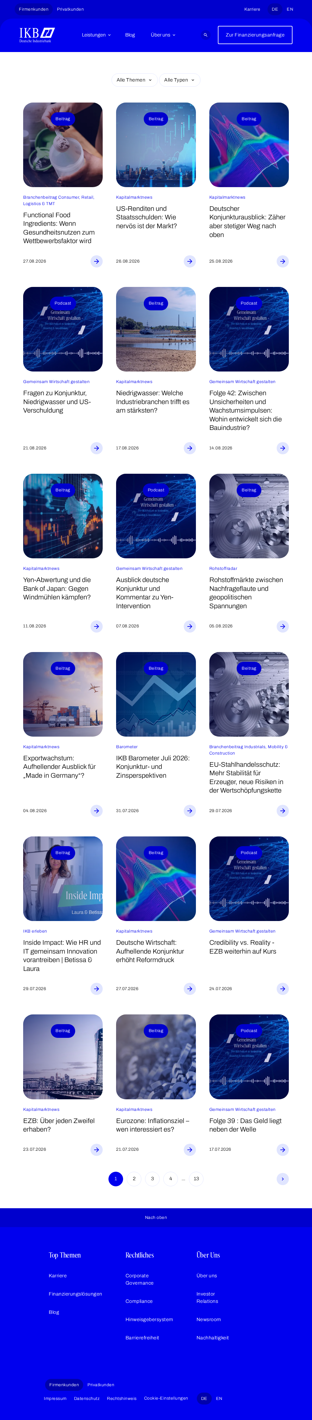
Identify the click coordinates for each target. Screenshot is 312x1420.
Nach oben (156, 1217)
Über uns (160, 34)
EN (290, 9)
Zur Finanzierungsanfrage (255, 34)
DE (275, 9)
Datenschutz (87, 1398)
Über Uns (208, 1255)
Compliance (139, 1301)
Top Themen (65, 1255)
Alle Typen (176, 79)
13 (196, 1178)
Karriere (252, 9)
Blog (130, 34)
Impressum (55, 1398)
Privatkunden (70, 9)
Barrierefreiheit (142, 1337)
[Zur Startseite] (37, 35)
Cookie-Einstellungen (166, 1398)
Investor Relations (207, 1297)
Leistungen (94, 34)
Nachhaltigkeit (213, 1337)
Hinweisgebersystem (149, 1319)
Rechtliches (140, 1255)
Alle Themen (131, 79)
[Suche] (206, 35)
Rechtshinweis (122, 1398)
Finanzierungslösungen (75, 1293)
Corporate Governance (140, 1279)
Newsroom (209, 1319)
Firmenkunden (33, 9)
